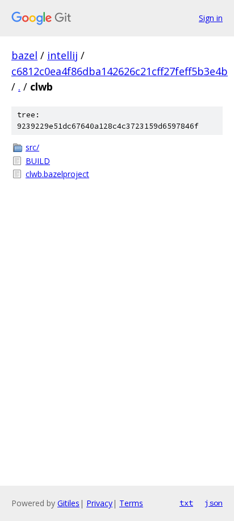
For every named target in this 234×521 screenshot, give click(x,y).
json (213, 503)
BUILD (38, 160)
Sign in (211, 18)
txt (186, 503)
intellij (62, 55)
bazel (24, 55)
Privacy (99, 503)
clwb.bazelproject (57, 174)
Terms (131, 503)
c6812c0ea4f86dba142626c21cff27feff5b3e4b (119, 71)
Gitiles (68, 503)
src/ (32, 147)
